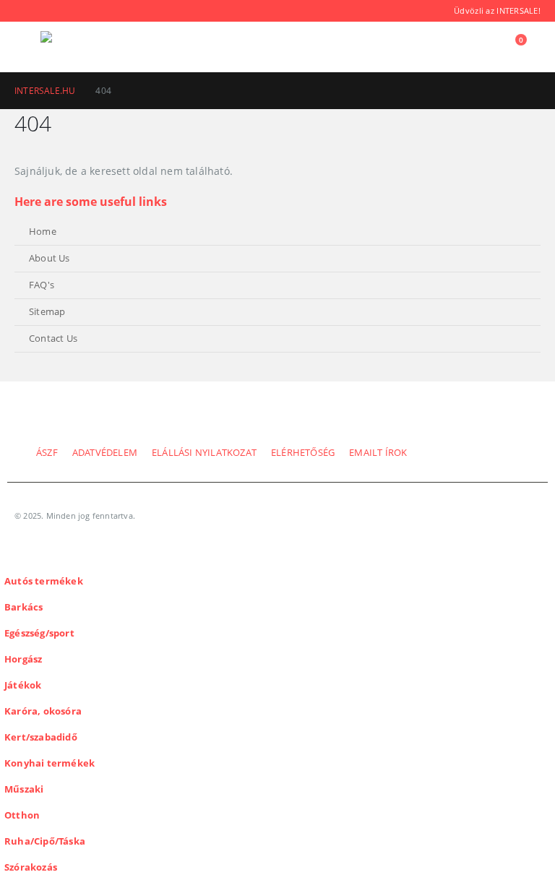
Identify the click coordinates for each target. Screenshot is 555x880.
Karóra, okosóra (43, 711)
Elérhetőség (303, 453)
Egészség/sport (39, 633)
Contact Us (53, 338)
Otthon (22, 815)
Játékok (22, 685)
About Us (49, 258)
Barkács (23, 607)
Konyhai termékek (49, 763)
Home (42, 231)
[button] (27, 47)
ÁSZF (47, 453)
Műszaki (23, 789)
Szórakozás (30, 867)
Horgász (23, 659)
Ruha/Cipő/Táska (44, 841)
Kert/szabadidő (40, 737)
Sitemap (47, 312)
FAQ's (41, 285)
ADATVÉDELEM (104, 453)
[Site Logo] (80, 47)
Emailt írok (378, 453)
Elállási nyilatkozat (204, 453)
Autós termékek (43, 581)
